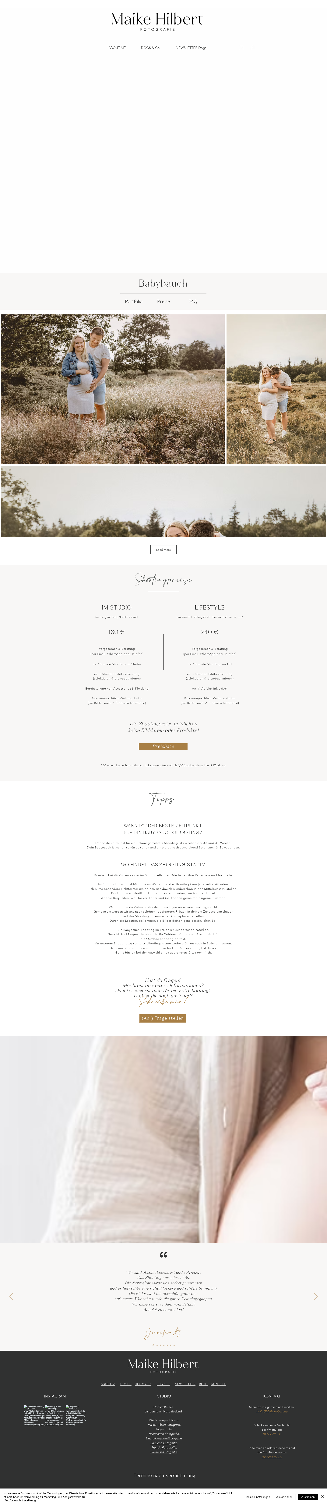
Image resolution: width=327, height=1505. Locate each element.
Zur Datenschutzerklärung (20, 1500)
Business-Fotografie (163, 1452)
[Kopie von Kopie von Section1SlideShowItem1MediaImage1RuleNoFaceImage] (163, 1345)
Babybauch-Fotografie (164, 1434)
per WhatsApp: (272, 1429)
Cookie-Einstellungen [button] (257, 1497)
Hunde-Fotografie (164, 1447)
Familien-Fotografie (163, 1443)
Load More (163, 549)
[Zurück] (11, 1297)
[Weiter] (316, 1297)
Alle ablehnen (284, 1497)
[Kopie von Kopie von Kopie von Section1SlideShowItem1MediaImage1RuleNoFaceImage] (167, 1345)
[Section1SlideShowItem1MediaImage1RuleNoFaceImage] (153, 1345)
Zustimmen (308, 1497)
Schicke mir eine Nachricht (272, 1425)
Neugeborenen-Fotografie (164, 1438)
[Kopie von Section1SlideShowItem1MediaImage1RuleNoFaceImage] (157, 1345)
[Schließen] (322, 1497)
